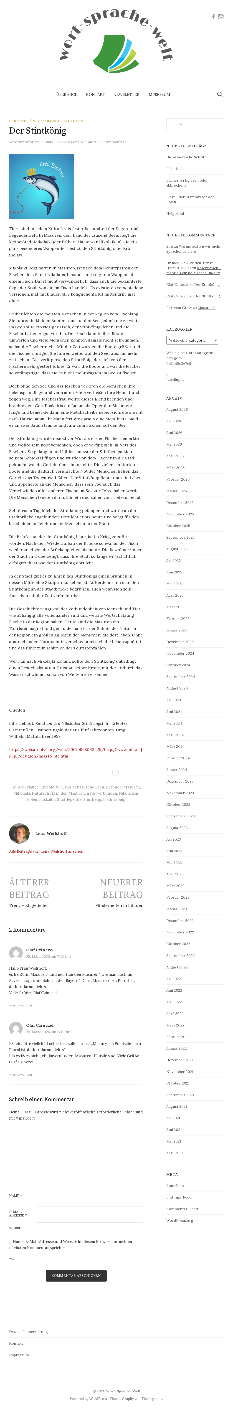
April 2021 (174, 1153)
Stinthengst (94, 799)
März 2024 (175, 746)
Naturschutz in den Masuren (58, 793)
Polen (32, 799)
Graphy (128, 1398)
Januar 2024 (176, 769)
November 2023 (180, 793)
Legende (114, 787)
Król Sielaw (50, 787)
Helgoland (175, 213)
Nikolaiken (128, 793)
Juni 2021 (173, 1129)
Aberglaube (28, 787)
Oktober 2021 (177, 1083)
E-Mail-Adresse (18, 1213)
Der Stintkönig (24, 121)
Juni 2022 (174, 990)
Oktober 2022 (178, 943)
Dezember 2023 (180, 781)
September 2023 (180, 816)
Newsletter (126, 94)
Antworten (22, 1005)
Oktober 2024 (178, 665)
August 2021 (176, 1106)
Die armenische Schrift (186, 157)
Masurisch (206, 307)
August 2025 (176, 549)
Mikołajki (21, 793)
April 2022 (175, 1013)
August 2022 (177, 967)
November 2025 (180, 514)
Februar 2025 (177, 618)
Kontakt (95, 94)
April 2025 (174, 595)
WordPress (98, 1398)
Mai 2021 (173, 1141)
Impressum (158, 94)
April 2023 (175, 874)
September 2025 (180, 537)
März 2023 (175, 885)
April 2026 (175, 456)
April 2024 (175, 734)
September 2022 (180, 955)
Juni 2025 (174, 572)
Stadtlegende (69, 799)
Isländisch (175, 168)
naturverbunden (102, 793)
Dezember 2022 (180, 920)
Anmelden (175, 1185)
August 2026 (177, 409)
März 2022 (175, 1025)
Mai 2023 (174, 862)
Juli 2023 (173, 839)
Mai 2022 (174, 1002)
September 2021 (180, 1094)
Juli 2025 (173, 560)
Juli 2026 (173, 421)
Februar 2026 (178, 479)
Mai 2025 (174, 583)
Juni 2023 (174, 851)
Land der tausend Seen (83, 787)
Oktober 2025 (178, 525)
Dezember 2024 (180, 641)
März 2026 (175, 467)
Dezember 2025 (179, 502)
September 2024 (180, 676)
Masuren (132, 787)
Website (17, 1228)
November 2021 (179, 1071)
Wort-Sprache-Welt (123, 1391)
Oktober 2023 (178, 804)
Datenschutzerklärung (28, 1331)
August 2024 (177, 688)
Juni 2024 (174, 711)
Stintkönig (115, 799)
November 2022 (180, 932)
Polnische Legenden (63, 121)
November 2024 (180, 653)
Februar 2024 (178, 758)
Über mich (67, 94)
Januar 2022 (176, 1048)
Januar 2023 (176, 909)
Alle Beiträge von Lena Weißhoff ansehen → (48, 851)
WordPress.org (179, 1220)
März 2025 (175, 607)
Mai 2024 (174, 723)
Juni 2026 (174, 432)
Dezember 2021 (179, 1060)
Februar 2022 (178, 1036)
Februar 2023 (178, 897)
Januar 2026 (176, 491)
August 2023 (177, 827)
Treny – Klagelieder (28, 905)
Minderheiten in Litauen (119, 905)
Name (15, 1196)
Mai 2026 (174, 444)
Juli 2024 (173, 699)
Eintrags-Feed (179, 1197)
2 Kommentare (113, 141)
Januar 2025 (176, 630)
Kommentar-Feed (182, 1208)
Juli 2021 (173, 1118)
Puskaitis (47, 799)
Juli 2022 (173, 978)
